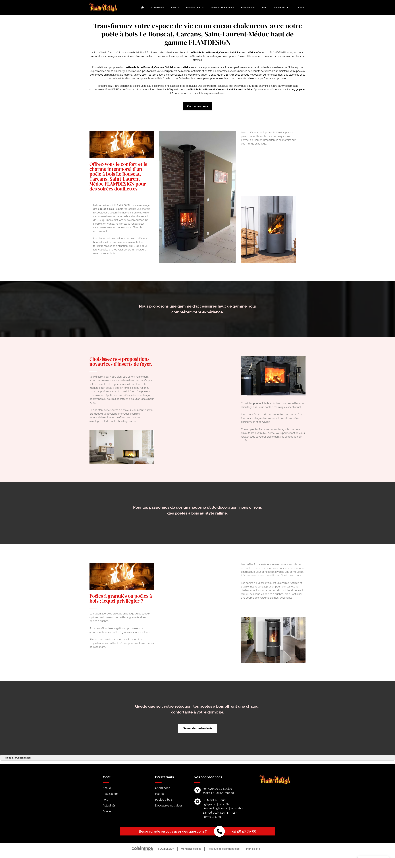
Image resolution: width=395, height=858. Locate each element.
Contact (300, 7)
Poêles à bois (193, 7)
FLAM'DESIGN (166, 849)
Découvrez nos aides (222, 7)
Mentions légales (191, 849)
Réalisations (248, 7)
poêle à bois (132, 67)
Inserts (175, 7)
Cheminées (157, 7)
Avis (264, 7)
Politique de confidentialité (224, 849)
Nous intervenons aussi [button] (18, 757)
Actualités (279, 7)
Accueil (107, 788)
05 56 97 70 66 (244, 831)
